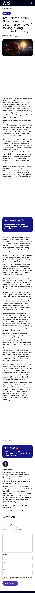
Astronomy (10, 8)
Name (4, 555)
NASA (10, 440)
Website (4, 570)
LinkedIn (21, 511)
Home (4, 8)
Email (4, 562)
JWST (29, 106)
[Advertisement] (17, 77)
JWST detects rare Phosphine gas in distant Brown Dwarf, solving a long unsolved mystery (17, 453)
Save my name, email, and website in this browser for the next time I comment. (18, 578)
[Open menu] (32, 3)
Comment (5, 533)
